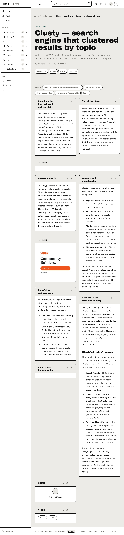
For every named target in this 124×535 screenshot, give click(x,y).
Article (62, 71)
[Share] (63, 101)
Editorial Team (55, 497)
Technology (47, 16)
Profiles (52, 518)
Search (9, 20)
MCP (115, 531)
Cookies (102, 531)
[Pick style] (100, 4)
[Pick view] (105, 4)
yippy (36, 16)
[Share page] (96, 4)
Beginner (73, 71)
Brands (42, 518)
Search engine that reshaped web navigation (62, 87)
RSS (111, 531)
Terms (96, 531)
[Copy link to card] (67, 101)
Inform (53, 71)
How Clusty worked (44, 93)
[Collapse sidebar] (35, 4)
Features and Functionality (67, 93)
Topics (85, 93)
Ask (120, 531)
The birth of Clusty (93, 87)
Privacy (89, 531)
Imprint (82, 531)
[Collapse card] (71, 101)
